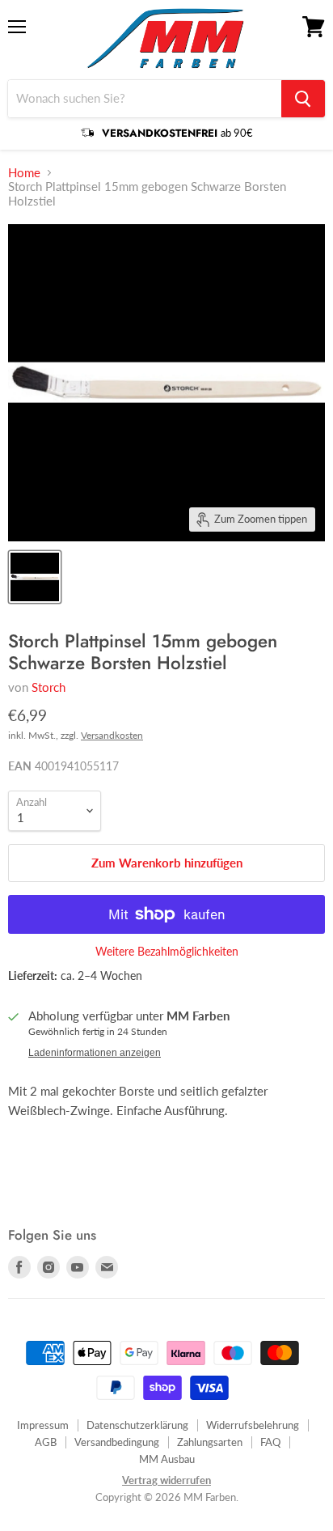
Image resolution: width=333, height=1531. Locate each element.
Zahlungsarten (209, 1442)
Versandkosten (112, 735)
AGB (46, 1442)
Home (24, 173)
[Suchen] (303, 98)
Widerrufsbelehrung (252, 1425)
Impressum (43, 1425)
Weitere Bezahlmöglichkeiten (166, 951)
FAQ (270, 1442)
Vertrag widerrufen (166, 1480)
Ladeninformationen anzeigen (94, 1052)
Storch (48, 687)
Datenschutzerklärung (137, 1425)
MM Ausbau (167, 1459)
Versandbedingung (116, 1442)
